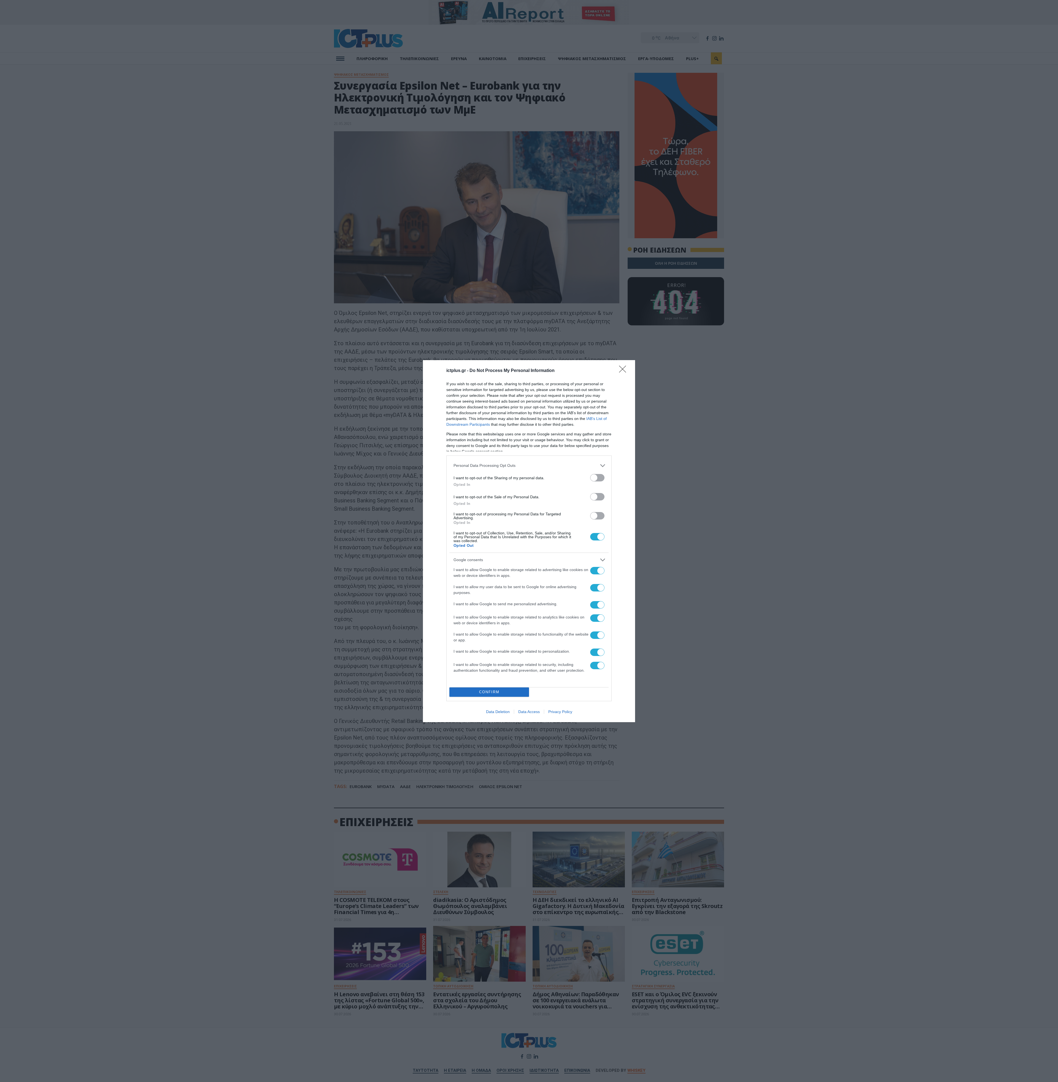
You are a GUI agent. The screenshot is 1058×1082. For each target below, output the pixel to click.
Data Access (529, 711)
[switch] (597, 477)
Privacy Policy (560, 711)
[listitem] (529, 465)
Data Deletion (498, 711)
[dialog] (529, 541)
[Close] (624, 371)
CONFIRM (489, 692)
